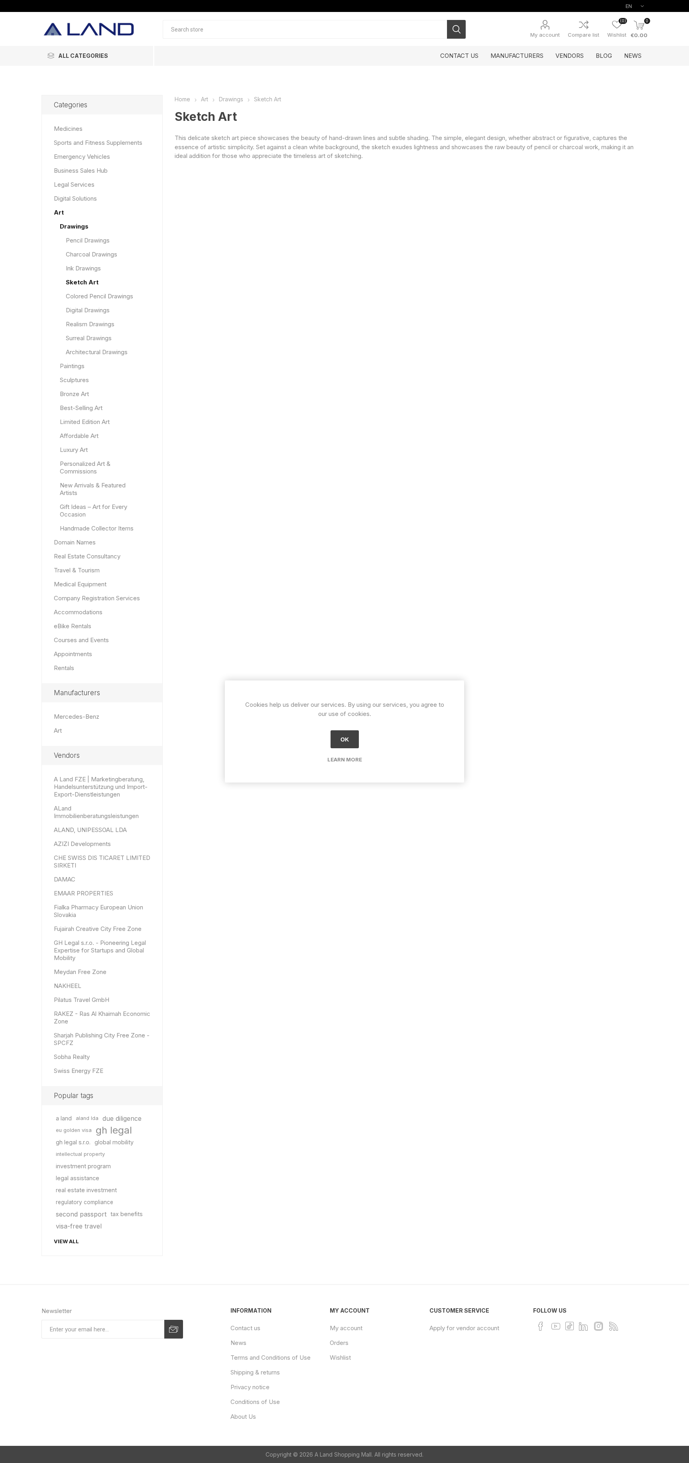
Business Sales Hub (81, 170)
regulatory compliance (84, 1202)
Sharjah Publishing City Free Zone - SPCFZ (102, 1039)
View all (66, 1241)
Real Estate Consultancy (87, 556)
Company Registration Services (97, 598)
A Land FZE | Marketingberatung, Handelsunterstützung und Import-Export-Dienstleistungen (101, 786)
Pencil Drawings (88, 240)
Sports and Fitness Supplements (98, 142)
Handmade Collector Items (97, 528)
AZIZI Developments (82, 844)
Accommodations (78, 612)
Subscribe (173, 1329)
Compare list (583, 35)
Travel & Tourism (77, 570)
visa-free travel (79, 1226)
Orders (339, 1343)
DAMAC (64, 879)
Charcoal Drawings (91, 254)
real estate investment (86, 1190)
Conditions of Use (255, 1402)
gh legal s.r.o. (73, 1142)
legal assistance (77, 1178)
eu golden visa (74, 1130)
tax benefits (126, 1214)
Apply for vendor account (464, 1328)
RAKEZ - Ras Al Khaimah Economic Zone (102, 1017)
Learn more (344, 759)
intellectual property (80, 1154)
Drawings (74, 226)
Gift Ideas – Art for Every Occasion (93, 510)
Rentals (64, 668)
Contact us (245, 1328)
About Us (243, 1416)
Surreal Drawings (89, 338)
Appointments (73, 654)
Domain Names (75, 542)
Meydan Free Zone (80, 972)
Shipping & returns (255, 1372)
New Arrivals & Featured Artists (93, 489)
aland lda (87, 1118)
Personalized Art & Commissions (85, 467)
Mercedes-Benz (76, 716)
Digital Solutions (75, 198)
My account (545, 35)
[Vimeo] (583, 1326)
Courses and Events (81, 640)
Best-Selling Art (81, 408)
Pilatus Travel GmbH (81, 1000)
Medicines (68, 128)
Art (59, 212)
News (238, 1343)
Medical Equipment (80, 584)
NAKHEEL (67, 986)
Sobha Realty (72, 1057)
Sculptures (74, 380)
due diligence (122, 1118)
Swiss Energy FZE (78, 1071)
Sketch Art (82, 282)
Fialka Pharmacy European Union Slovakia (98, 911)
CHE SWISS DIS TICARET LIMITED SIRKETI (102, 861)
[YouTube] (555, 1326)
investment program (83, 1166)
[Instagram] (598, 1326)
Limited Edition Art (85, 422)
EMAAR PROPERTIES (83, 893)
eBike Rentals (72, 626)
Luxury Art (74, 449)
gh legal (114, 1130)
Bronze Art (74, 394)
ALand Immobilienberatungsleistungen (96, 812)
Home (182, 99)
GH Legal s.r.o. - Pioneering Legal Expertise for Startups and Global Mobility (100, 950)
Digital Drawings (88, 310)
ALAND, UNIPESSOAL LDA (90, 830)
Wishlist (340, 1357)
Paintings (72, 366)
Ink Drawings (83, 268)
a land (64, 1118)
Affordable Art (79, 436)
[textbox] (305, 29)
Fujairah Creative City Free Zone (98, 929)
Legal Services (74, 184)
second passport (81, 1214)
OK (345, 739)
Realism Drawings (90, 324)
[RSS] (613, 1326)
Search (456, 29)
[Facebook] (540, 1326)
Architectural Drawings (97, 352)
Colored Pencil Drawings (99, 296)
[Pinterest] (570, 1325)
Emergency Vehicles (82, 156)
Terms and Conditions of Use (270, 1357)
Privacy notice (250, 1387)
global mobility (114, 1142)
